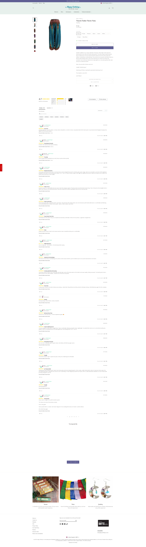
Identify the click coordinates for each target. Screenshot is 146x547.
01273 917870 (35, 3)
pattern (62, 116)
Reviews (34, 529)
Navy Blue (85, 37)
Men (62, 11)
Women (56, 11)
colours (41, 116)
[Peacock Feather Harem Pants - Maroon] (39, 451)
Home (77, 18)
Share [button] (41, 135)
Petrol (78, 33)
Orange (79, 37)
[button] (104, 135)
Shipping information (95, 79)
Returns (40, 3)
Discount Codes (36, 531)
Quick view (42, 445)
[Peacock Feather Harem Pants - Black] (40, 451)
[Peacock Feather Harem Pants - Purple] (37, 451)
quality (56, 116)
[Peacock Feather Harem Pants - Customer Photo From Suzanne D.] (70, 99)
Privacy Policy (35, 525)
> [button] (78, 416)
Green (98, 33)
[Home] (73, 489)
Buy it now (95, 47)
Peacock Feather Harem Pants (44, 132)
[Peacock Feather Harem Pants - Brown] (45, 451)
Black (94, 33)
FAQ (33, 523)
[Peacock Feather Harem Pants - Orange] (46, 451)
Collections (76, 11)
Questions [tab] (49, 107)
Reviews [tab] (41, 107)
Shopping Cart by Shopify (73, 542)
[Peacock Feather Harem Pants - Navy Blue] (48, 451)
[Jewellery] (100, 489)
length (41, 119)
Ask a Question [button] (93, 99)
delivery (46, 116)
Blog (44, 3)
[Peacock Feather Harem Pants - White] (43, 451)
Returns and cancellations (38, 533)
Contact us (35, 520)
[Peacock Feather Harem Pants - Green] (42, 451)
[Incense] (46, 489)
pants (52, 116)
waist (67, 116)
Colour (78, 31)
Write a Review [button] (103, 99)
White (103, 33)
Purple (83, 33)
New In (81, 18)
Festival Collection (86, 11)
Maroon (89, 33)
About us (34, 518)
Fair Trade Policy (36, 527)
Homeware (68, 11)
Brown (108, 33)
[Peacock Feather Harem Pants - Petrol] (36, 451)
